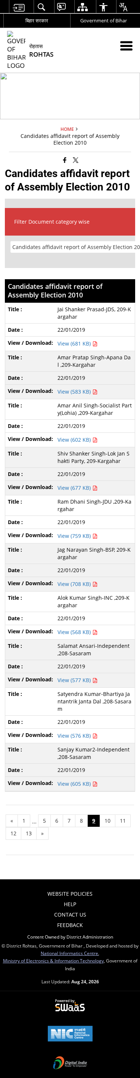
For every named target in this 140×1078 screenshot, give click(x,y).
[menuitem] (18, 7)
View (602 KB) (74, 439)
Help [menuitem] (70, 904)
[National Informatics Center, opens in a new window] (70, 1034)
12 (13, 833)
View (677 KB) (74, 487)
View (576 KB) (74, 735)
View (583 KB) (74, 391)
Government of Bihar (103, 20)
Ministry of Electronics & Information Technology (53, 961)
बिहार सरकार (36, 20)
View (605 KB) (74, 783)
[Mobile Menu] (126, 45)
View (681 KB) (74, 343)
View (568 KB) (74, 632)
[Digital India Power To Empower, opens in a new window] (70, 1063)
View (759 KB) (74, 535)
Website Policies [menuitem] (70, 893)
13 (29, 833)
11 (123, 820)
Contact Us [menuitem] (70, 914)
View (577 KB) (74, 680)
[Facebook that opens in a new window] (64, 160)
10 (108, 820)
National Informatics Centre (69, 953)
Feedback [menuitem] (70, 925)
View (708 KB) (74, 583)
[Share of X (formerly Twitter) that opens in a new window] (75, 160)
